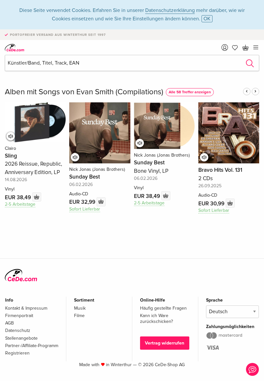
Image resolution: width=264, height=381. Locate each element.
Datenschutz (17, 330)
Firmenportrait (19, 315)
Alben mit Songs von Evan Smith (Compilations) (84, 92)
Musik (80, 308)
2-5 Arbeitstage (20, 204)
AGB (9, 323)
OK (207, 18)
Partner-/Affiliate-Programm (31, 345)
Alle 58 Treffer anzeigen (190, 92)
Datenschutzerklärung (170, 10)
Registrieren (17, 353)
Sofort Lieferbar (84, 209)
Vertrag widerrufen (164, 343)
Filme (79, 315)
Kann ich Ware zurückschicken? (156, 318)
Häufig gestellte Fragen (163, 308)
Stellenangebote (21, 338)
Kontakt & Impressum (26, 308)
